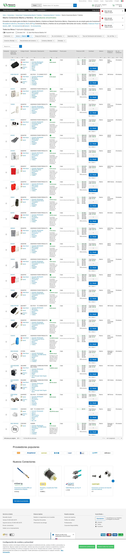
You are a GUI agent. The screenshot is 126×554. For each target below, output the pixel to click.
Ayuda (101, 1)
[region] (63, 546)
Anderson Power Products (96, 23)
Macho (28, 23)
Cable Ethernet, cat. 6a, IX (73, 487)
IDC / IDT (34, 420)
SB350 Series (35, 138)
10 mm (33, 67)
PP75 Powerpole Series (38, 262)
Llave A (33, 412)
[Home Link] (9, 5)
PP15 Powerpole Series (38, 200)
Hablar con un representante (11, 528)
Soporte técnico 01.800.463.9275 (12, 522)
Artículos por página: (10, 438)
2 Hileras (34, 84)
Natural (33, 413)
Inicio (4, 15)
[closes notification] (123, 11)
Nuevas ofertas (82, 1)
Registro (104, 4)
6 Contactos (35, 79)
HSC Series (35, 370)
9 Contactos (35, 399)
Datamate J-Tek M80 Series (39, 427)
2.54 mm (34, 82)
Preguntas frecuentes (40, 520)
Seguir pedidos (109, 1)
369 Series (34, 77)
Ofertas (90, 1)
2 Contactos (35, 93)
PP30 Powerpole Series (38, 107)
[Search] (75, 5)
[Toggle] (4, 32)
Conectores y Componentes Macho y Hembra (29, 15)
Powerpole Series (36, 123)
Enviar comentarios (8, 525)
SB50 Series (35, 185)
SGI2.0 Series (35, 415)
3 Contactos (35, 64)
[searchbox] (57, 5)
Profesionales (68, 522)
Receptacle (21, 23)
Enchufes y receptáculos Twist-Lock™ (49, 488)
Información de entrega (40, 522)
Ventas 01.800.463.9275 (10, 520)
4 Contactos (35, 124)
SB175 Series (35, 92)
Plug (33, 23)
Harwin (5, 26)
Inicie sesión (98, 4)
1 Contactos (35, 109)
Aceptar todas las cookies (105, 546)
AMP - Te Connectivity (15, 26)
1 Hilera (33, 70)
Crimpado (34, 83)
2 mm (33, 358)
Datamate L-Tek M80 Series (39, 354)
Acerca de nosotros (69, 517)
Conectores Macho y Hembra (51, 15)
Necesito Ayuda (7, 517)
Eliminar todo (29, 29)
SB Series (34, 216)
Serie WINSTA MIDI (37, 63)
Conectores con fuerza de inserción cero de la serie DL (102, 488)
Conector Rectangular (37, 62)
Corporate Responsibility (71, 525)
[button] (9, 10)
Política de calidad (69, 520)
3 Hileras (34, 405)
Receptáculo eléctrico (10, 23)
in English (117, 1)
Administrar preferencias (87, 546)
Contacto (96, 1)
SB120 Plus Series (36, 169)
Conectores (10, 15)
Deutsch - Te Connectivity (32, 26)
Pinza (33, 68)
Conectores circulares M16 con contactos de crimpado (23, 488)
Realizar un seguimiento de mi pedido (44, 517)
